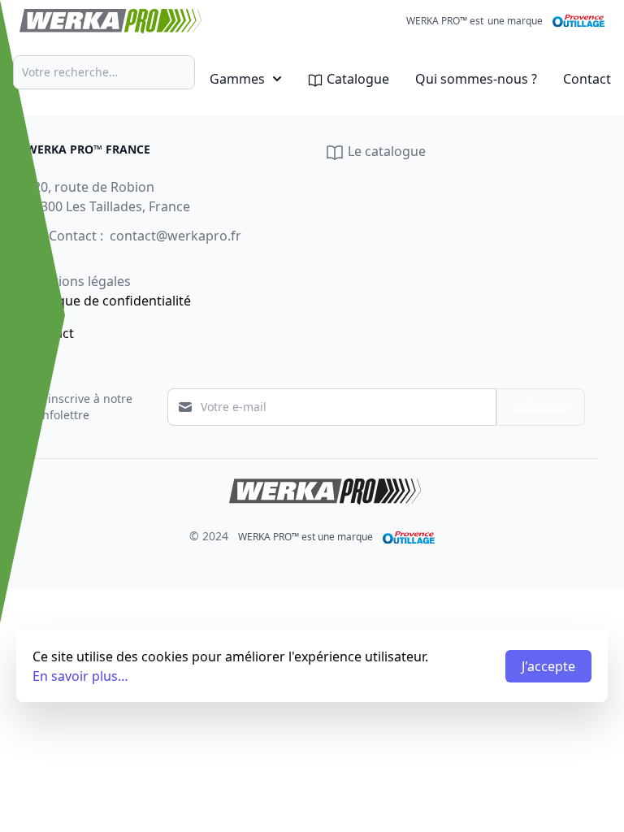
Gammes (237, 79)
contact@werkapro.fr (175, 236)
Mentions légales (78, 281)
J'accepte (548, 666)
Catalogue (356, 79)
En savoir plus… (80, 676)
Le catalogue (385, 151)
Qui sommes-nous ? (476, 79)
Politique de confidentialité (108, 301)
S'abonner (541, 406)
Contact (587, 79)
